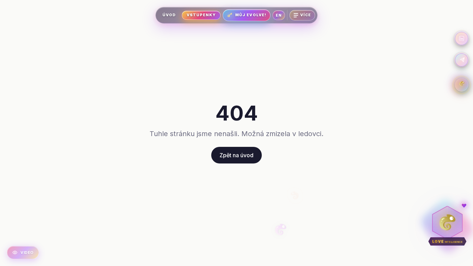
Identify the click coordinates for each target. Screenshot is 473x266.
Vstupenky (201, 15)
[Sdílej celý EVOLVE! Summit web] (461, 59)
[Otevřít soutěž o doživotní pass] (461, 84)
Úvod (169, 15)
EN (279, 15)
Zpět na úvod (236, 155)
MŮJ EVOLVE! (250, 15)
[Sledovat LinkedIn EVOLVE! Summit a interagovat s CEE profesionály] (461, 38)
